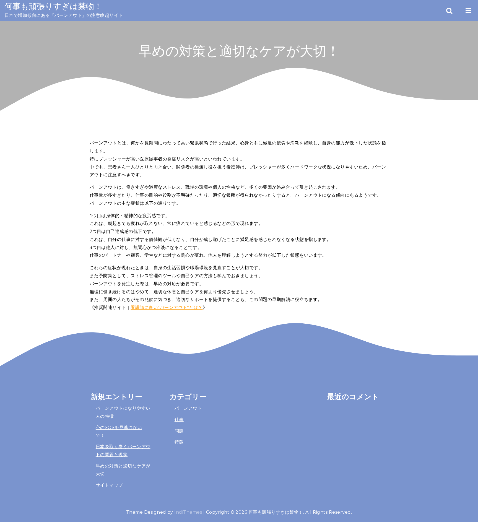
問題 (179, 430)
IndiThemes (188, 512)
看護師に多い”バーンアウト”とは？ (166, 307)
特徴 (179, 442)
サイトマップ (109, 485)
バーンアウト (188, 408)
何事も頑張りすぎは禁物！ (53, 6)
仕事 (179, 419)
